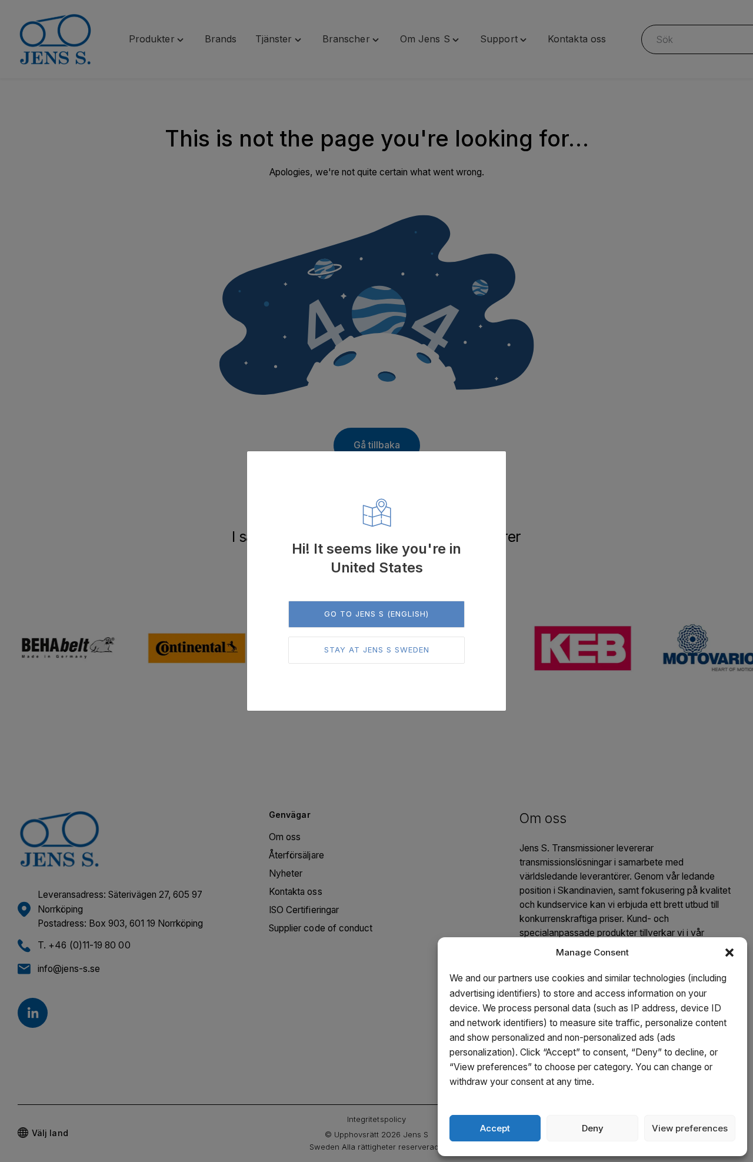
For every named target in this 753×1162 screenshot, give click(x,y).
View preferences (690, 1128)
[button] (729, 952)
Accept (495, 1128)
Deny (593, 1128)
